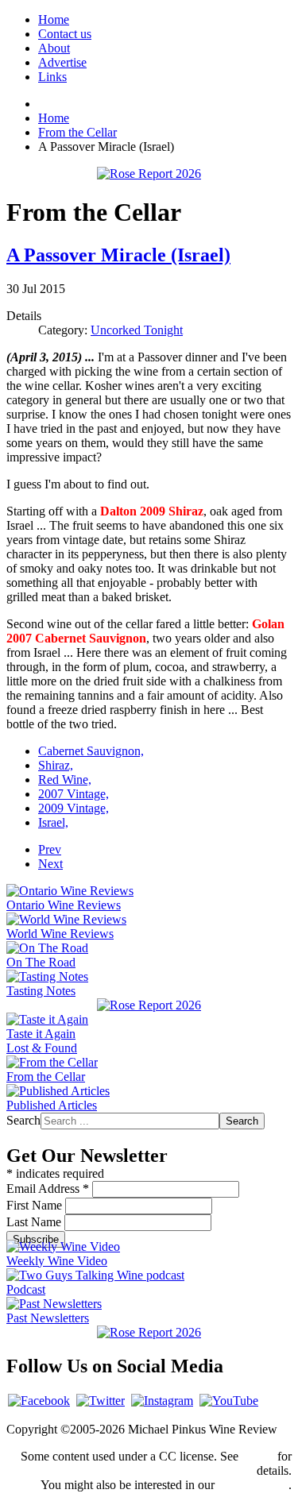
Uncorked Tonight (137, 330)
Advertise (62, 62)
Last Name (35, 1222)
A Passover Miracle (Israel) (118, 255)
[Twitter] (100, 1400)
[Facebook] (39, 1400)
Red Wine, (64, 779)
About (54, 48)
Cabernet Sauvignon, (91, 751)
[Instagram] (162, 1400)
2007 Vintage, (73, 794)
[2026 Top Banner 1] (149, 173)
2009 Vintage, (73, 808)
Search (23, 1120)
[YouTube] (229, 1400)
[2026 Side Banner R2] (149, 1332)
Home (53, 19)
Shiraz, (55, 765)
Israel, (53, 822)
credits (258, 1456)
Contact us (64, 34)
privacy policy (253, 1484)
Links (52, 76)
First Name (35, 1205)
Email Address (47, 1188)
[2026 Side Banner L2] (149, 1005)
